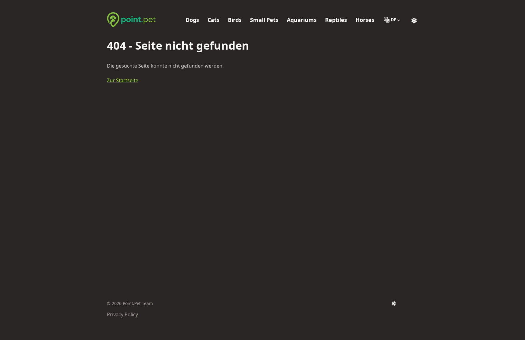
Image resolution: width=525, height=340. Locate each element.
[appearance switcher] (414, 20)
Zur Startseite (122, 80)
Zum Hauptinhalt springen (146, 5)
